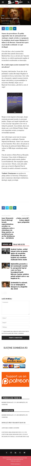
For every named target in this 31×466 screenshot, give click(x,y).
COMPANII (8, 410)
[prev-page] (3, 293)
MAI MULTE (19, 244)
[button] (2, 2)
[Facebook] (3, 28)
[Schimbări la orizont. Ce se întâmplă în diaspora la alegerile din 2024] (6, 284)
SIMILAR (7, 244)
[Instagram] (11, 452)
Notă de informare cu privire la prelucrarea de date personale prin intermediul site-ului (15, 458)
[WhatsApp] (11, 28)
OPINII (6, 6)
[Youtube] (24, 452)
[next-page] (5, 293)
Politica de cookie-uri (15, 461)
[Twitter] (7, 28)
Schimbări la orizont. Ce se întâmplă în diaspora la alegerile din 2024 (19, 286)
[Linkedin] (14, 28)
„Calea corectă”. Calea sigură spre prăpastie (22, 220)
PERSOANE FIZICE (12, 398)
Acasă (2, 6)
